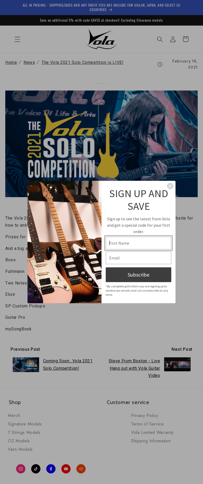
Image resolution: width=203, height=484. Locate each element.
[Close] (170, 186)
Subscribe (138, 274)
